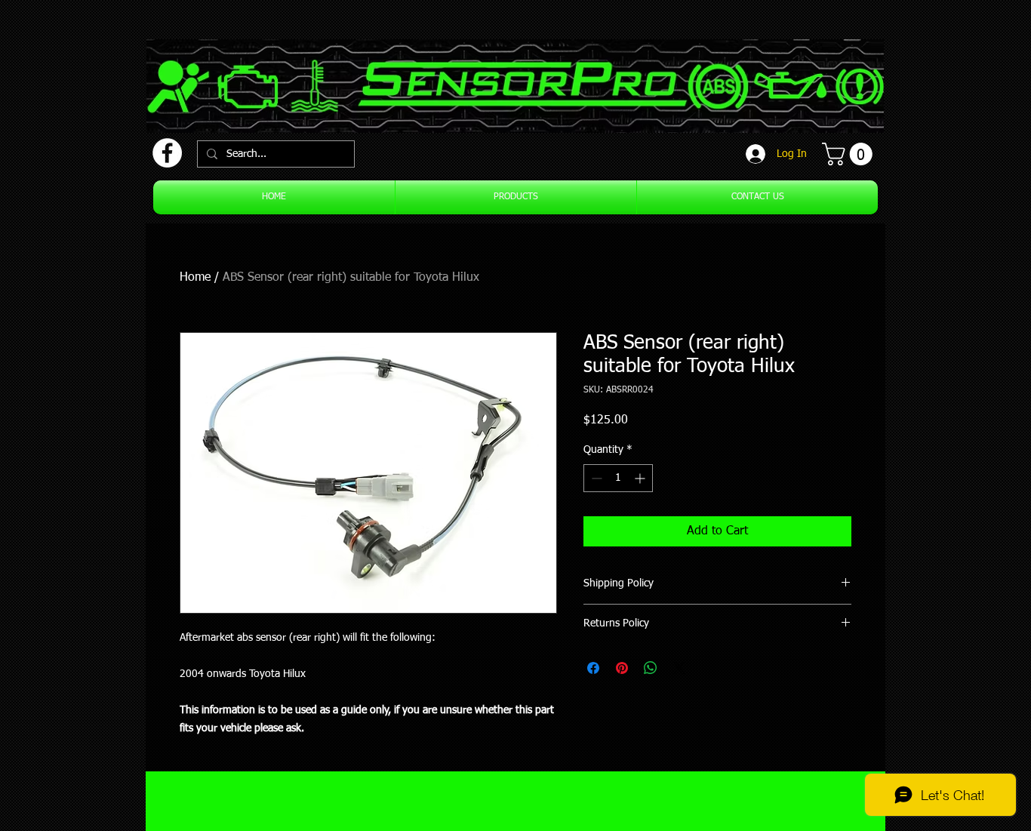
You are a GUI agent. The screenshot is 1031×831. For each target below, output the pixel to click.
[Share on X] (679, 668)
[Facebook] (167, 153)
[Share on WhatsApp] (651, 668)
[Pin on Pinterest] (622, 668)
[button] (850, 154)
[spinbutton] (618, 478)
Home (195, 278)
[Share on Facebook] (593, 668)
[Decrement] (595, 478)
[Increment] (641, 478)
